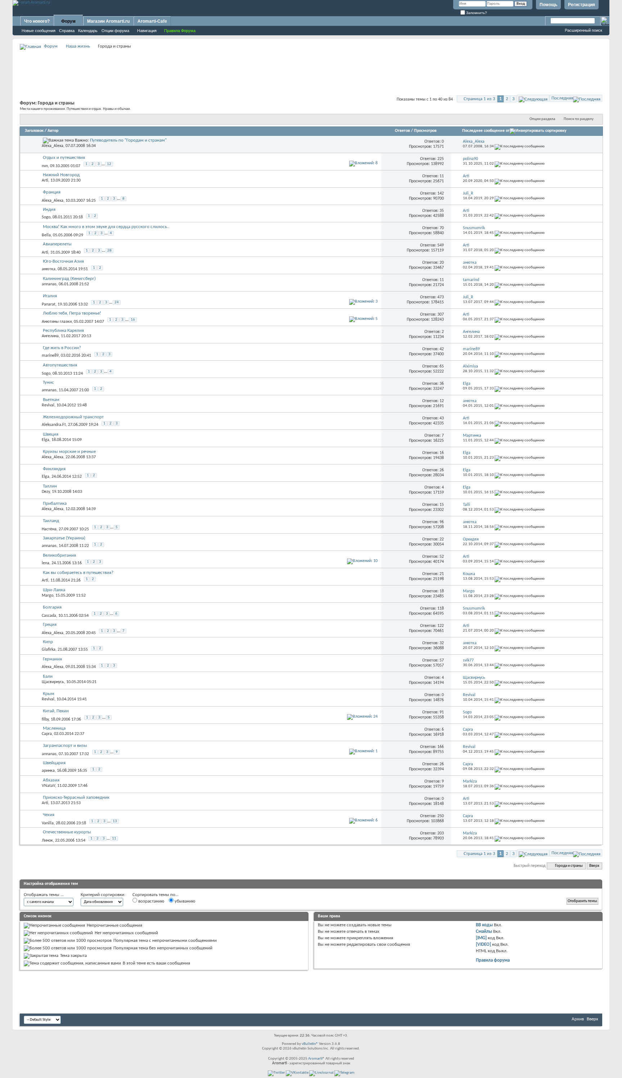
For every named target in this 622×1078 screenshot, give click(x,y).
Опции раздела (542, 119)
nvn (45, 166)
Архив (578, 1019)
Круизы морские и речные (69, 451)
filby (45, 719)
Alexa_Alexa (52, 146)
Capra (47, 734)
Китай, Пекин (56, 711)
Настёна (49, 529)
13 (115, 821)
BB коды (484, 925)
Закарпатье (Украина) (64, 538)
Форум (68, 21)
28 (109, 251)
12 (109, 164)
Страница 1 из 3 (479, 99)
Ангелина (50, 336)
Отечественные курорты (67, 832)
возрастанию (150, 901)
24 (116, 302)
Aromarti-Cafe (152, 21)
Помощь (548, 4)
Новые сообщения (38, 30)
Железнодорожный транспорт (73, 417)
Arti (45, 180)
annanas (49, 284)
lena (45, 563)
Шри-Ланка (54, 590)
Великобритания (59, 555)
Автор (53, 131)
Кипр (48, 642)
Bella (46, 235)
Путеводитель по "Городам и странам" (128, 140)
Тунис (48, 382)
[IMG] (481, 938)
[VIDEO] (483, 944)
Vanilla (48, 823)
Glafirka (48, 649)
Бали (48, 676)
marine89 (50, 355)
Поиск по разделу (579, 119)
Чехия (48, 814)
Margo (47, 595)
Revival (48, 405)
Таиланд (51, 520)
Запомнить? (476, 13)
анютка (48, 269)
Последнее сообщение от (486, 131)
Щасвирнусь (53, 682)
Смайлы (484, 931)
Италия (50, 296)
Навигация (147, 30)
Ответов (402, 131)
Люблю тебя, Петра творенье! (72, 313)
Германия (52, 659)
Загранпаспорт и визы (65, 745)
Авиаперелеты (57, 244)
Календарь (88, 30)
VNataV (48, 786)
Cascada (49, 616)
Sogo (46, 217)
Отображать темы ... (44, 894)
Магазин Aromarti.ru (108, 21)
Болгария (52, 607)
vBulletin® (310, 1044)
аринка (48, 771)
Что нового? (37, 21)
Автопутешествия (60, 365)
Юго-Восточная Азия (63, 261)
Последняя (562, 98)
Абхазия (51, 780)
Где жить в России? (62, 348)
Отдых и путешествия (64, 157)
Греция (50, 624)
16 (133, 320)
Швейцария (54, 763)
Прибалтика (55, 503)
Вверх (594, 866)
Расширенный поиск (583, 30)
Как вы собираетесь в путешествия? (78, 572)
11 (114, 839)
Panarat (48, 304)
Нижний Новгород (61, 175)
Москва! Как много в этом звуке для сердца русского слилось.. (106, 226)
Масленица (54, 728)
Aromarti (315, 1059)
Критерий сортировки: (103, 894)
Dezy (46, 492)
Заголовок (34, 131)
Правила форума (493, 960)
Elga (45, 440)
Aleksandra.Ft (54, 425)
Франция (51, 192)
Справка (67, 30)
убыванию (184, 901)
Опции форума (115, 30)
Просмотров (425, 131)
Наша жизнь (78, 46)
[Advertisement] (311, 67)
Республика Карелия (63, 330)
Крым (48, 693)
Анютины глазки (57, 322)
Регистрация (581, 4)
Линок (47, 840)
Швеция (50, 434)
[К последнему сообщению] (520, 146)
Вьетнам (51, 399)
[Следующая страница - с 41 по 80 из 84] (533, 98)
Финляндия (54, 469)
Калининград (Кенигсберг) (69, 278)
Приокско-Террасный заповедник (76, 797)
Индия (49, 209)
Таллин (50, 486)
